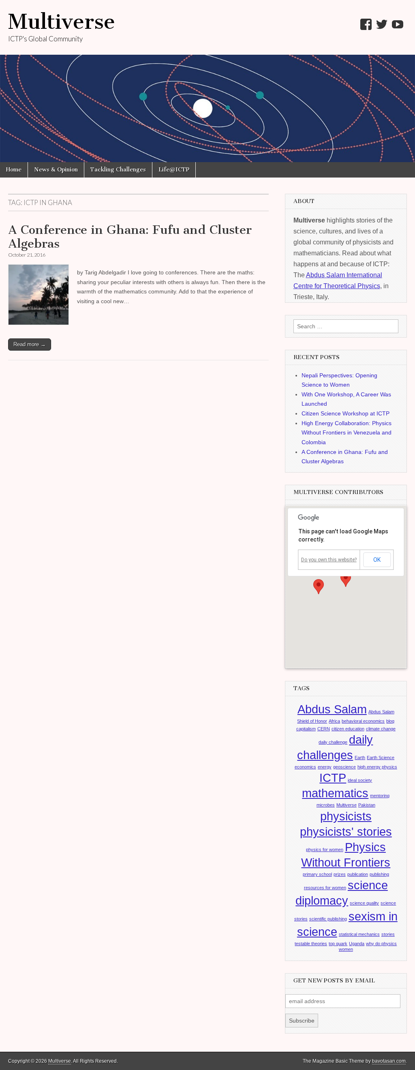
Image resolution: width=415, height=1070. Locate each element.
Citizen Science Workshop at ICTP (345, 413)
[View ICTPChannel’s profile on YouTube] (397, 24)
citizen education (348, 728)
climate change (381, 728)
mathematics (335, 793)
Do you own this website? (329, 560)
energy (325, 766)
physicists (346, 816)
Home (13, 169)
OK (377, 559)
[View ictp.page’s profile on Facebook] (365, 24)
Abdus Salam (332, 709)
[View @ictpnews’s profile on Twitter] (381, 24)
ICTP (332, 777)
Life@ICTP (173, 169)
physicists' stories (346, 831)
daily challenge (333, 742)
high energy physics (377, 766)
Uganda (356, 943)
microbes (326, 804)
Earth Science (380, 757)
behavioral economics (363, 721)
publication (357, 874)
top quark (338, 943)
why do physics (381, 943)
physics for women (324, 849)
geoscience (344, 766)
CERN (323, 728)
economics (305, 766)
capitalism (306, 728)
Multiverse (61, 21)
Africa (334, 721)
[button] (345, 579)
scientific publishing (328, 918)
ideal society (360, 780)
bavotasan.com (389, 1061)
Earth (360, 757)
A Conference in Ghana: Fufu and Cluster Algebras (130, 237)
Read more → (29, 344)
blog (390, 721)
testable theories (311, 943)
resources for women (325, 887)
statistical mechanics (359, 934)
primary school (317, 874)
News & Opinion (56, 169)
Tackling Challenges (118, 169)
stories (388, 934)
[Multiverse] (207, 81)
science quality (364, 903)
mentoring (379, 795)
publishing (379, 874)
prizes (340, 874)
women (346, 949)
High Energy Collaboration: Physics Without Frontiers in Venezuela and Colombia (346, 432)
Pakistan (366, 804)
